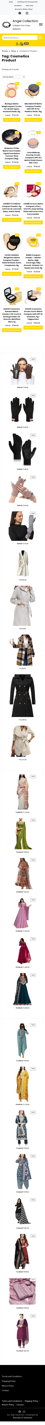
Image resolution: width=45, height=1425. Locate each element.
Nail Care (29, 5)
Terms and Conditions (12, 1376)
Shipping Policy (8, 1381)
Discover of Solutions (22, 1417)
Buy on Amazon (12, 120)
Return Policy (8, 1385)
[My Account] (17, 43)
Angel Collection (25, 21)
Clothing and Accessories (27, 2)
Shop (11, 2)
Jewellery (18, 5)
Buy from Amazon (12, 220)
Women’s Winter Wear (24, 9)
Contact (5, 1390)
